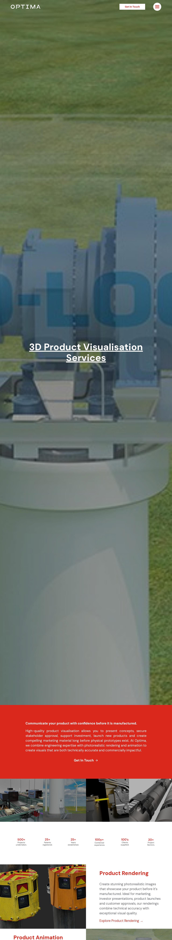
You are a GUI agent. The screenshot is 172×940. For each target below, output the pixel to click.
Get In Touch (132, 6)
